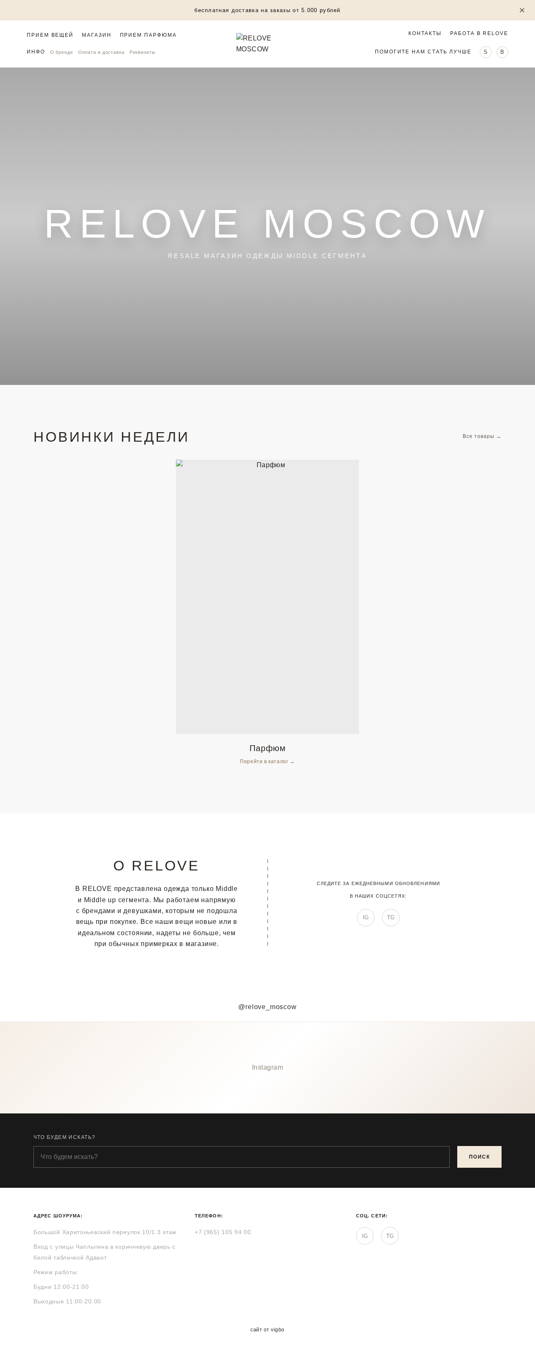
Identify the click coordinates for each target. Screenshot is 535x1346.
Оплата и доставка (101, 52)
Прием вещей (50, 35)
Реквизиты (142, 52)
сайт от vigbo (267, 1330)
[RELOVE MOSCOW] (267, 43)
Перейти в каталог (265, 761)
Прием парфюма (148, 35)
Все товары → (482, 436)
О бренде (61, 52)
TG (391, 917)
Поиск (479, 1157)
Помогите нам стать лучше (423, 52)
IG (366, 917)
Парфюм (268, 748)
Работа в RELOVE (479, 33)
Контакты (425, 33)
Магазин (96, 35)
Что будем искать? (64, 1137)
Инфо (36, 52)
